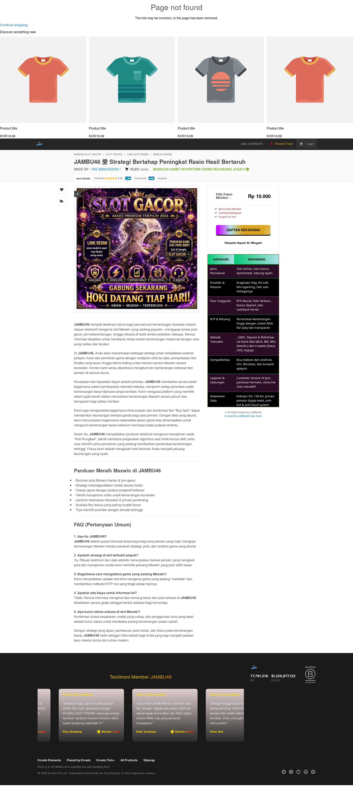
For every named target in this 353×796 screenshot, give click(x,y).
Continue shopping (14, 25)
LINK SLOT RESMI (137, 154)
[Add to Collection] (62, 201)
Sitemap (149, 760)
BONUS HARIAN (162, 154)
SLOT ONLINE (114, 154)
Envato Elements (49, 760)
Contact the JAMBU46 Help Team (243, 416)
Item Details (83, 178)
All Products (129, 760)
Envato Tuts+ (105, 760)
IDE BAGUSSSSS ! (106, 169)
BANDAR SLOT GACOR (87, 154)
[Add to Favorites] (62, 190)
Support (162, 178)
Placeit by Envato (79, 760)
